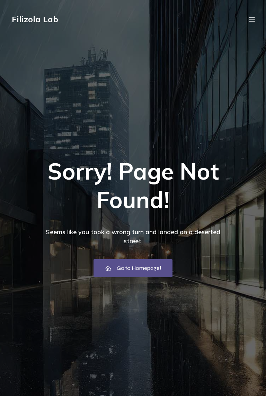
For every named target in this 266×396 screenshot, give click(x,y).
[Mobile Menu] (252, 19)
